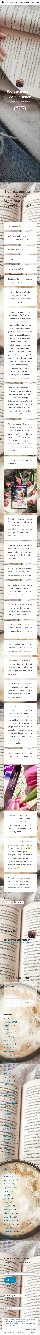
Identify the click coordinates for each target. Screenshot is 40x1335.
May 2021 (7, 1158)
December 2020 (9, 1177)
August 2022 (8, 1107)
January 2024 (8, 1044)
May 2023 (7, 1074)
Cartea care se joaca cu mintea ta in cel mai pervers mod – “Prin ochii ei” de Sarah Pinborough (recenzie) (19, 957)
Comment (28, 1002)
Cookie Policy (11, 1325)
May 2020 (7, 1202)
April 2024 (7, 1037)
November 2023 (9, 1052)
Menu (21, 108)
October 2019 (9, 1228)
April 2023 (7, 1077)
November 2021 (9, 1136)
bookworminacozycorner (15, 210)
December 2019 (9, 1221)
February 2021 (9, 1169)
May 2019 (7, 1246)
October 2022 (9, 1099)
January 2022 (8, 1129)
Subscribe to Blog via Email (16, 1258)
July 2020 (7, 1195)
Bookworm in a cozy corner (20, 94)
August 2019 (8, 1235)
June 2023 (7, 1070)
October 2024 (9, 1018)
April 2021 (7, 1162)
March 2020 (8, 1210)
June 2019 (7, 1243)
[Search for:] (15, 1308)
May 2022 (7, 1114)
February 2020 (9, 1213)
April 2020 (7, 1206)
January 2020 (8, 1217)
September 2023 (10, 1059)
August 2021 (8, 1147)
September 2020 (10, 1188)
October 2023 (9, 1055)
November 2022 (9, 1096)
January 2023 (8, 1088)
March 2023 (8, 1081)
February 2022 (9, 1125)
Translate (21, 1299)
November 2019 (9, 1224)
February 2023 (9, 1085)
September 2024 (10, 1022)
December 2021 (9, 1132)
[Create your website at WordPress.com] (20, 2)
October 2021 (9, 1140)
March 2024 (8, 1041)
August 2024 (8, 1026)
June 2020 (7, 1199)
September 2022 (10, 1103)
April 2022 (7, 1118)
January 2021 (8, 1173)
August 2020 (8, 1191)
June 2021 (7, 1155)
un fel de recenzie (12, 213)
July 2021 (7, 1151)
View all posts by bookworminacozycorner (17, 943)
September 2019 (10, 1232)
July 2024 (7, 1029)
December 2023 (9, 1048)
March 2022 (8, 1121)
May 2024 (7, 1033)
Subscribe (10, 1280)
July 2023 (7, 1066)
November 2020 (9, 1180)
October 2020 (9, 1184)
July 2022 (7, 1110)
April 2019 (7, 1250)
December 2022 (9, 1092)
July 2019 (7, 1239)
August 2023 (8, 1063)
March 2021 (8, 1165)
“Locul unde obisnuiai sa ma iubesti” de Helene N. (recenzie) (20, 964)
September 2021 (10, 1143)
